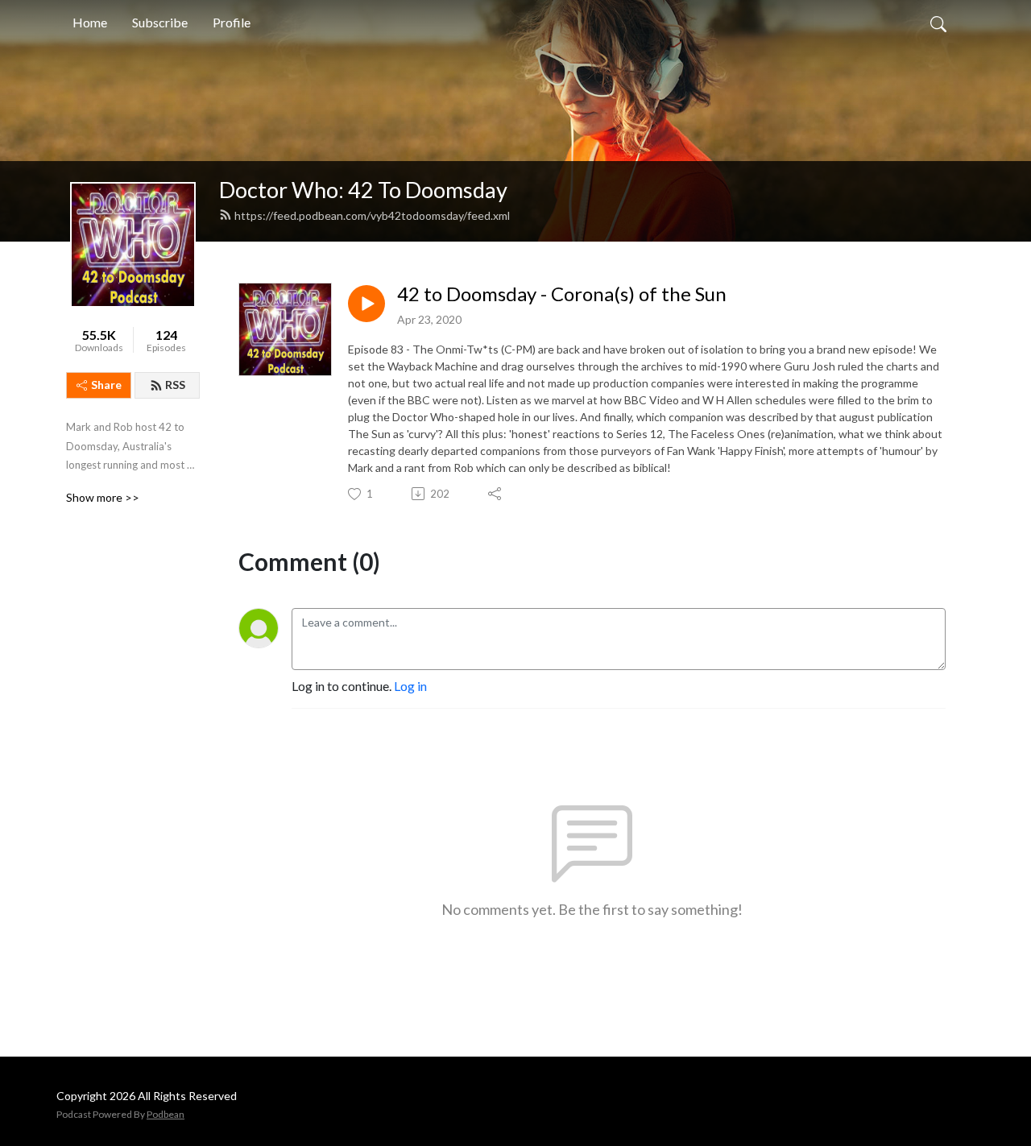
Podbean (165, 1114)
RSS (175, 384)
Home (89, 22)
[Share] (496, 494)
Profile (232, 22)
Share (106, 384)
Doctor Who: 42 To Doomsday (363, 189)
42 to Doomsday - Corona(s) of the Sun (562, 294)
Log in (410, 685)
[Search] (938, 22)
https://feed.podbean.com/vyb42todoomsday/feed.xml (372, 215)
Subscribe (160, 22)
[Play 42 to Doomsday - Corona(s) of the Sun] (366, 303)
